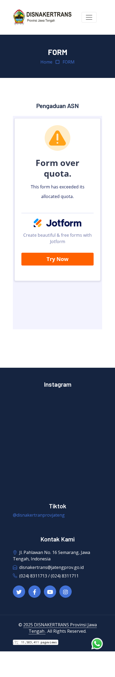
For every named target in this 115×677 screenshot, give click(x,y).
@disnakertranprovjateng (39, 515)
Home (46, 62)
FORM (69, 62)
